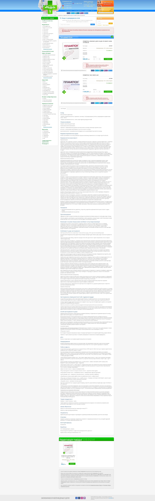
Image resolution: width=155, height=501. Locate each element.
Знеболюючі (45, 37)
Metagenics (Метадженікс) (48, 93)
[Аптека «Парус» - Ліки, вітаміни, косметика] (50, 7)
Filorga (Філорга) (46, 111)
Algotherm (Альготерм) (48, 105)
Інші (44, 138)
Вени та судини (46, 63)
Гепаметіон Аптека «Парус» (96, 485)
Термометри (45, 135)
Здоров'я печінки (46, 60)
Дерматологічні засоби (48, 65)
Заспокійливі (45, 36)
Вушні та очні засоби (47, 27)
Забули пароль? (106, 25)
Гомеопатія (45, 32)
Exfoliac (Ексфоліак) (47, 109)
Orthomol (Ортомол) (47, 101)
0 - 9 (91, 20)
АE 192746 (110, 498)
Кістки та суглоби (47, 62)
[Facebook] (79, 498)
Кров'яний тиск (46, 87)
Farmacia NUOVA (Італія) (48, 51)
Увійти (110, 23)
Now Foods (45, 94)
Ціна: (84, 56)
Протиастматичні (46, 46)
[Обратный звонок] (105, 3)
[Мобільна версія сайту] (76, 498)
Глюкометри (45, 131)
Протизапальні (46, 47)
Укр (43, 0)
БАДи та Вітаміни (46, 53)
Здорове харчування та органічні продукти (50, 74)
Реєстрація (99, 25)
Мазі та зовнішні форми (48, 39)
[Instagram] (82, 498)
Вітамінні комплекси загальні (49, 54)
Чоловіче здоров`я (47, 88)
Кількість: (95, 56)
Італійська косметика (47, 20)
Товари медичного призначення (46, 141)
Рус (46, 0)
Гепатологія (45, 29)
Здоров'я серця (46, 57)
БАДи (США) (45, 80)
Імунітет (45, 86)
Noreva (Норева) (46, 118)
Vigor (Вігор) (45, 122)
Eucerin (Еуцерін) (46, 108)
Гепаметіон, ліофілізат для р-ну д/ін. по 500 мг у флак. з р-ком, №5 (68, 456)
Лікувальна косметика (47, 103)
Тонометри (45, 136)
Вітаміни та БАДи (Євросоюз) (49, 97)
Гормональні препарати (48, 33)
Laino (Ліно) (45, 115)
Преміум (45, 22)
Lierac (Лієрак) (46, 116)
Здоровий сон (46, 66)
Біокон (44, 125)
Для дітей (45, 83)
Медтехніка (45, 129)
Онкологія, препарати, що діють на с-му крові (50, 41)
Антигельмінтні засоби (48, 76)
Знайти (92, 24)
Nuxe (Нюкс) (45, 119)
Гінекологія (45, 30)
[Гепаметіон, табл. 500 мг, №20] (71, 85)
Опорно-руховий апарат (48, 43)
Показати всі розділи (47, 49)
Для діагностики (46, 132)
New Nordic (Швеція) (47, 100)
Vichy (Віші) (45, 121)
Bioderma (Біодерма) (47, 106)
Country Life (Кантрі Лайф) (48, 91)
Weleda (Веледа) (46, 124)
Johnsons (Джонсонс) (47, 112)
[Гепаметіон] (68, 448)
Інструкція (63, 108)
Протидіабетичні (46, 26)
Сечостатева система (47, 69)
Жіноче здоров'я (46, 84)
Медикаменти (45, 24)
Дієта (44, 81)
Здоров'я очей (46, 56)
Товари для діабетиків (47, 70)
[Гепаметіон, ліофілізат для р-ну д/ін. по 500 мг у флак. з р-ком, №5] (71, 51)
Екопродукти (45, 143)
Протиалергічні (46, 44)
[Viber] (84, 498)
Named (44, 98)
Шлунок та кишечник (47, 67)
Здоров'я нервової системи (49, 59)
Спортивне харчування (48, 72)
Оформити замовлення (105, 12)
